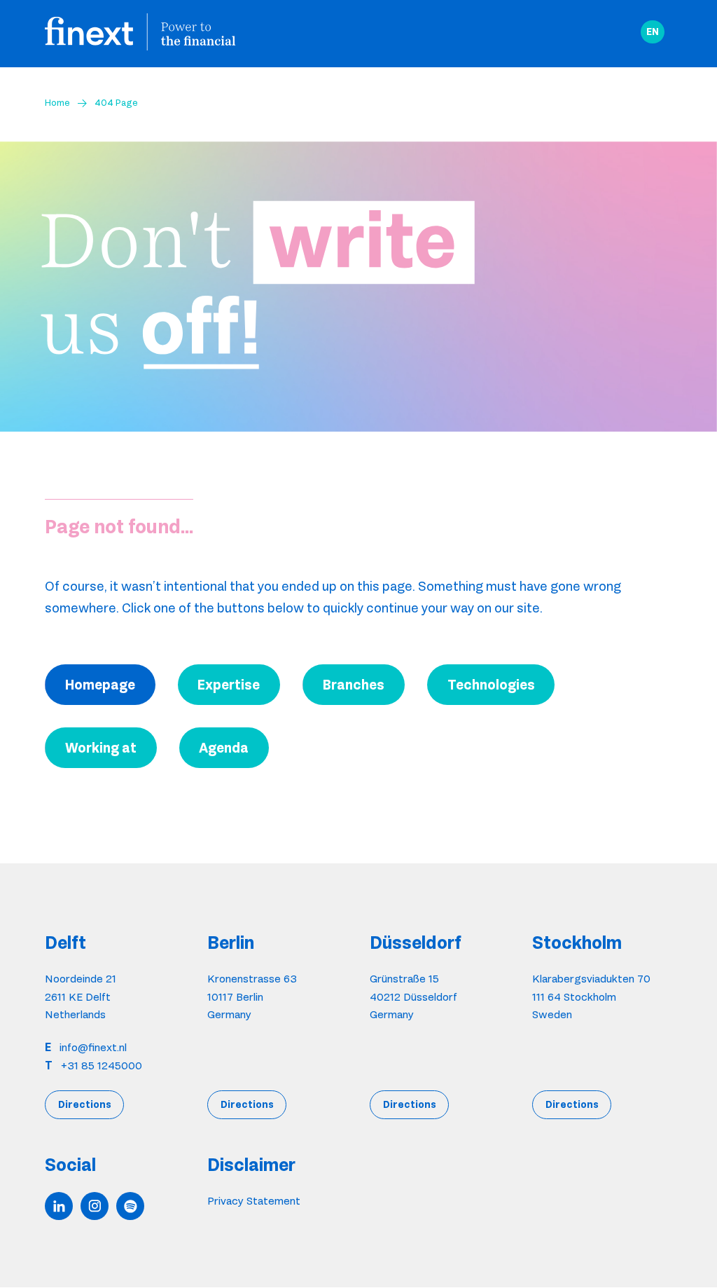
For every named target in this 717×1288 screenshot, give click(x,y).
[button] (652, 32)
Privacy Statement (253, 1200)
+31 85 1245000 (101, 1065)
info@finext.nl (93, 1047)
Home (57, 102)
